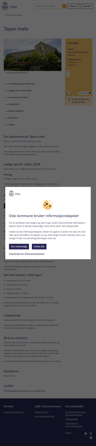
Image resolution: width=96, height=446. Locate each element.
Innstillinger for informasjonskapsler (26, 253)
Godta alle (39, 246)
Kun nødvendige (19, 246)
